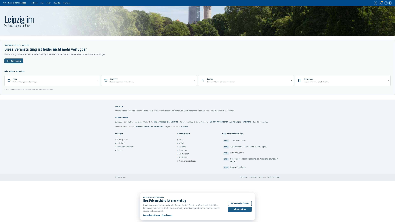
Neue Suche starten (13, 61)
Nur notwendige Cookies (240, 203)
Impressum (262, 177)
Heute (48, 3)
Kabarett (184, 126)
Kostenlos (66, 3)
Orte (42, 3)
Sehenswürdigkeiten (162, 122)
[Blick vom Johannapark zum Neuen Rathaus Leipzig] (197, 21)
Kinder (213, 121)
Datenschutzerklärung (151, 215)
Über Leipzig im (122, 140)
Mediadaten (121, 143)
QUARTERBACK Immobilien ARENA (136, 122)
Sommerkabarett (121, 127)
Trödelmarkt (191, 122)
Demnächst (119, 122)
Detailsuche (183, 157)
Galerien (174, 121)
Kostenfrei (182, 147)
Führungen (247, 121)
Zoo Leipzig (131, 127)
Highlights (57, 3)
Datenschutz (253, 177)
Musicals (139, 126)
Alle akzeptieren (240, 209)
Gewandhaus (264, 122)
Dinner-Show (200, 122)
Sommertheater (175, 127)
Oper (207, 122)
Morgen (167, 127)
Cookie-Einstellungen (274, 177)
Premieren (159, 126)
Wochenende (222, 121)
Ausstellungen (235, 122)
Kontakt (119, 150)
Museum (182, 122)
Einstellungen (167, 215)
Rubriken (34, 3)
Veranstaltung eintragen (125, 147)
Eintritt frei (148, 126)
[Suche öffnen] (375, 3)
